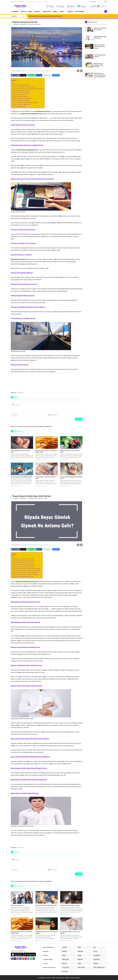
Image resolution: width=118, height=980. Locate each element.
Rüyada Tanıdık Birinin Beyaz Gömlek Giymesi (24, 565)
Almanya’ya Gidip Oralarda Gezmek (21, 91)
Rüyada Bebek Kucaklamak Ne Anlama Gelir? (71, 478)
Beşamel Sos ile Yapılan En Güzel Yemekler (98, 65)
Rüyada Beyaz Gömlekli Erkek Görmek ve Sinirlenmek (26, 574)
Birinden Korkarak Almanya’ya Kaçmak (22, 98)
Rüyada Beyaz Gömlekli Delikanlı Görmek (23, 576)
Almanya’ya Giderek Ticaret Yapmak (21, 93)
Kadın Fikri (48, 978)
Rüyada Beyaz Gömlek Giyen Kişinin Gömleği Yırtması (26, 572)
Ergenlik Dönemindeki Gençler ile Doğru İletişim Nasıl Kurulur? (46, 16)
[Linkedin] (20, 959)
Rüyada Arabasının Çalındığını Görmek (21, 477)
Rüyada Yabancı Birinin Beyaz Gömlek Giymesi (24, 567)
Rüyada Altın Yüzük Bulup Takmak (70, 905)
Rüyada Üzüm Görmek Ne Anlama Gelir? (70, 451)
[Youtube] (23, 959)
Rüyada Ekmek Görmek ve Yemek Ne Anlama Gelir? (46, 451)
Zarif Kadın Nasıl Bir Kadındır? (99, 55)
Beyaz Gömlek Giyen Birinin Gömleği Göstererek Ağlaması (27, 571)
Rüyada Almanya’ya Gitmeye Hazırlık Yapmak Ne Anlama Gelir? (28, 89)
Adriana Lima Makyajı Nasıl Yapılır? (100, 28)
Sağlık (53, 978)
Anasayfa (16, 24)
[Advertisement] (5, 24)
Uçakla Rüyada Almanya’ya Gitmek (21, 85)
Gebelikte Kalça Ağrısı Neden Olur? (100, 37)
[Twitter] (15, 959)
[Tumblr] (34, 959)
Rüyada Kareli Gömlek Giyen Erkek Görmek (23, 563)
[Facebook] (12, 959)
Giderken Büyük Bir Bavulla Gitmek (21, 100)
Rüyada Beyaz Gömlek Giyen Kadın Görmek (23, 561)
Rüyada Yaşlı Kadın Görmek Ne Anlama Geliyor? (46, 932)
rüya (49, 118)
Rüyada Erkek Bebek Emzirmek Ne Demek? (70, 932)
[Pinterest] (25, 959)
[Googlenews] (28, 959)
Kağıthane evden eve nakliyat (72, 978)
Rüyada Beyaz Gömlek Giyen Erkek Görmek (23, 559)
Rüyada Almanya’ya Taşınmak (20, 95)
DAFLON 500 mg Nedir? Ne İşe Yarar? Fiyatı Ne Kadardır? (100, 75)
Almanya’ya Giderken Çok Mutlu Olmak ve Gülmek (25, 102)
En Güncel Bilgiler (60, 978)
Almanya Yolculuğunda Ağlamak (20, 96)
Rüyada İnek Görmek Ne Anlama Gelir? (46, 905)
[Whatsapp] (31, 959)
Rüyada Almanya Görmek (19, 106)
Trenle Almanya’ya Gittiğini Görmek (22, 104)
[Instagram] (17, 959)
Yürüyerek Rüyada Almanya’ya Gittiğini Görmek (24, 87)
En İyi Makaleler (41, 978)
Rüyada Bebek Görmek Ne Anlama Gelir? (20, 451)
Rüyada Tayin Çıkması (17, 905)
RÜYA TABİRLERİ (23, 24)
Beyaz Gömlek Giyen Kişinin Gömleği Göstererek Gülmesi (27, 569)
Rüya (50, 609)
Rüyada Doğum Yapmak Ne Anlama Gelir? (45, 478)
